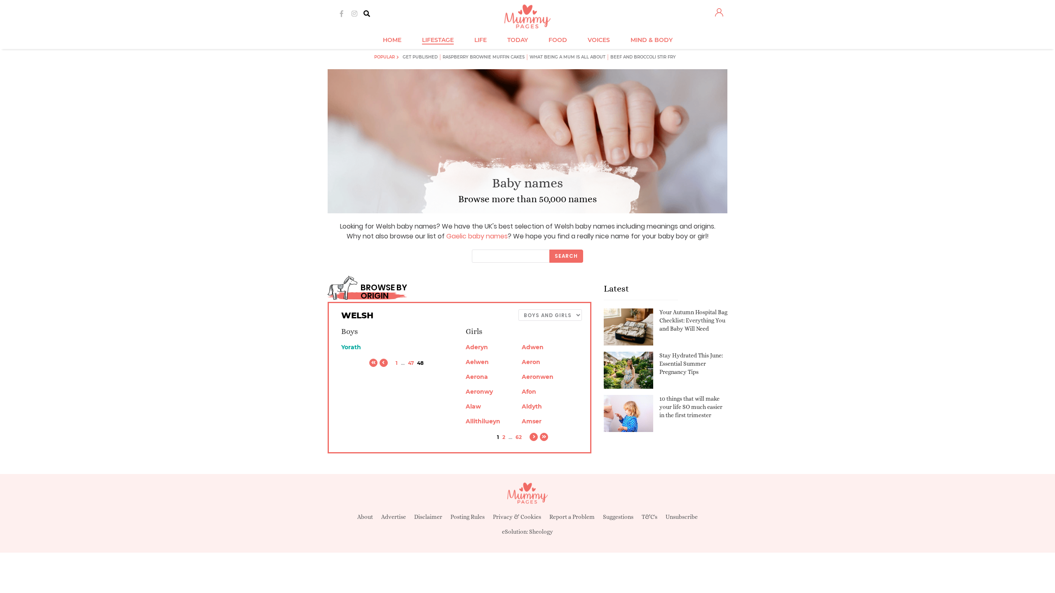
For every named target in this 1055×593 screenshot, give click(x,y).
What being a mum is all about (567, 57)
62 (519, 437)
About (365, 517)
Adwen (533, 347)
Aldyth (532, 406)
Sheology (541, 531)
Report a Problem (572, 517)
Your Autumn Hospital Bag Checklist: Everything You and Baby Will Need (693, 320)
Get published (420, 57)
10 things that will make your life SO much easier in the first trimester (690, 406)
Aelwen (477, 362)
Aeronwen (537, 377)
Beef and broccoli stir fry (643, 57)
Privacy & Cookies (517, 517)
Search (566, 255)
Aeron (531, 362)
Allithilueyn (483, 421)
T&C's (649, 517)
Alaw (473, 406)
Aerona (477, 377)
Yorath (351, 347)
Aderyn (477, 347)
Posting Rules (467, 517)
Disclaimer (428, 517)
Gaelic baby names (477, 236)
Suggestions (618, 517)
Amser (532, 421)
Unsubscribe (682, 517)
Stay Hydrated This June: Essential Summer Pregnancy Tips (691, 363)
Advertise (393, 517)
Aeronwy (479, 391)
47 (411, 363)
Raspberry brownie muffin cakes (484, 57)
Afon (529, 391)
